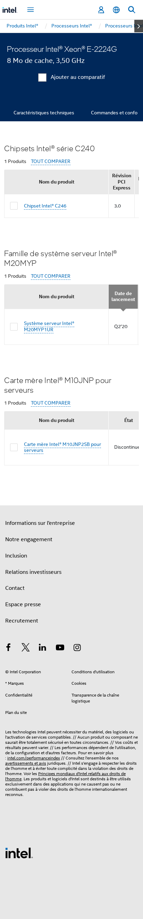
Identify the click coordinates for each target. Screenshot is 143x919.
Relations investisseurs (33, 572)
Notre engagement (28, 539)
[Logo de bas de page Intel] (19, 852)
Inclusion (16, 555)
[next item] (138, 26)
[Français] (116, 9)
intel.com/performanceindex (33, 758)
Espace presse (23, 604)
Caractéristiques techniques (44, 112)
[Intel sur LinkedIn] (43, 648)
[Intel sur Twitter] (26, 648)
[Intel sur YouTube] (60, 648)
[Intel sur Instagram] (77, 648)
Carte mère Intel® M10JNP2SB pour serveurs (62, 447)
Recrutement (21, 620)
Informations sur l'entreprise (40, 523)
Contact (15, 588)
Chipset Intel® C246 (45, 206)
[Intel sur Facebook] (8, 648)
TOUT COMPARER (50, 161)
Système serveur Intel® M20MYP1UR (49, 326)
